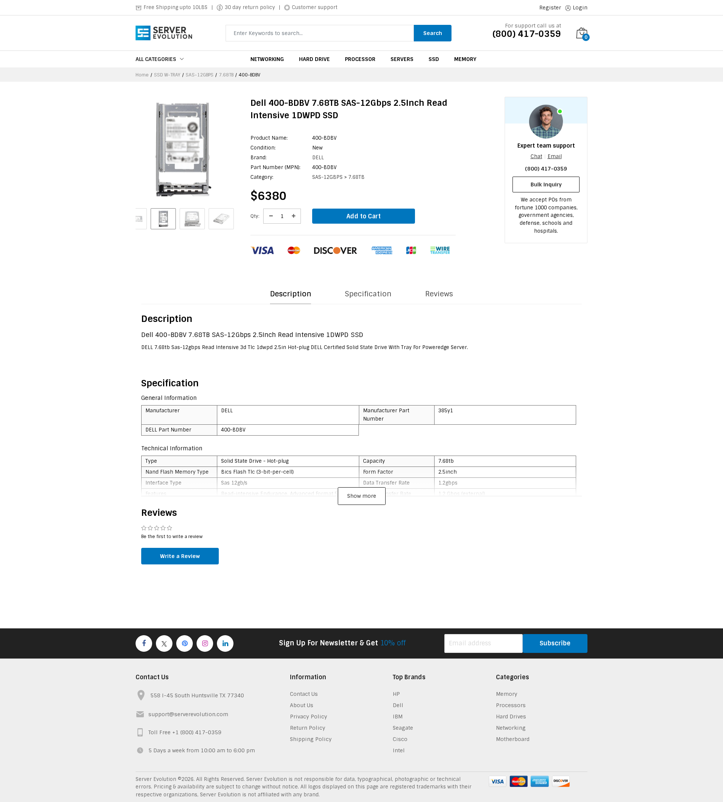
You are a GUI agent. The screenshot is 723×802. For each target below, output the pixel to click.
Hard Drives (511, 716)
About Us (301, 705)
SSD (434, 59)
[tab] (290, 294)
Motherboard (512, 739)
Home (142, 75)
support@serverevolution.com (188, 714)
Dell (398, 705)
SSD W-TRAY (167, 75)
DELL (318, 157)
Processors (511, 705)
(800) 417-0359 (527, 34)
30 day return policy (250, 7)
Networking (267, 59)
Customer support (314, 7)
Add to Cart (363, 216)
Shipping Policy (311, 739)
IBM (398, 716)
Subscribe (555, 643)
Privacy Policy (308, 716)
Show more (361, 495)
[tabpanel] (361, 310)
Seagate (403, 727)
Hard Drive (314, 59)
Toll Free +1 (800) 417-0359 (184, 732)
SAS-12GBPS (200, 75)
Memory (465, 59)
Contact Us (304, 694)
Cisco (400, 739)
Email (555, 156)
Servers (401, 59)
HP (396, 694)
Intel (399, 750)
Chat (536, 156)
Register (550, 7)
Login (580, 7)
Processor (360, 59)
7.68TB (226, 75)
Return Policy (307, 727)
